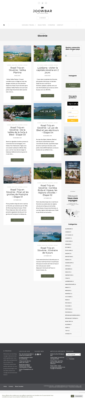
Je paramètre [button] (78, 396)
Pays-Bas (67, 302)
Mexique (67, 290)
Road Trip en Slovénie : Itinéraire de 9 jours (47, 250)
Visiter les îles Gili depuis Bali (57, 354)
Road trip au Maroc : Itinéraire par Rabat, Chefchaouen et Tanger (25, 366)
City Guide (40, 65)
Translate (71, 359)
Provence (68, 312)
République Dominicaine (72, 315)
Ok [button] (72, 396)
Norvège (67, 293)
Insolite (67, 272)
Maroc (67, 287)
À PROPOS (51, 25)
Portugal (68, 309)
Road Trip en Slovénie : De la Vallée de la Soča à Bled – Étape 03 (17, 131)
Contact (60, 25)
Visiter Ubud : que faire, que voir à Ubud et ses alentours (56, 362)
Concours (68, 241)
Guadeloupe (68, 262)
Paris (66, 299)
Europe (9, 65)
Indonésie (68, 269)
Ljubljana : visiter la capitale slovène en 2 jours (47, 70)
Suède (66, 327)
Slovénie (20, 65)
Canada (67, 232)
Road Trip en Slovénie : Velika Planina (17, 70)
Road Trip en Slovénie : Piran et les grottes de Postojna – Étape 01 (17, 193)
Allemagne (68, 228)
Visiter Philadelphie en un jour (26, 369)
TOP (66, 330)
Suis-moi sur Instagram (73, 85)
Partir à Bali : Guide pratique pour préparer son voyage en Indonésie (57, 367)
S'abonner (42, 17)
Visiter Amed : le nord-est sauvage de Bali (57, 358)
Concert (67, 238)
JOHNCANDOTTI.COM (61, 387)
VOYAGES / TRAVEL (28, 25)
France (67, 259)
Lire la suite (17, 97)
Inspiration (68, 275)
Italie (66, 278)
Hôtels (67, 265)
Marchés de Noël (70, 284)
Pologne (67, 306)
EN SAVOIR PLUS (72, 149)
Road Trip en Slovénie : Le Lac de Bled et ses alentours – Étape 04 (47, 129)
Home (5, 386)
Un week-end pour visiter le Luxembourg (26, 358)
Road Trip (14, 65)
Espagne (67, 244)
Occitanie (68, 296)
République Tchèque (71, 318)
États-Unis (68, 250)
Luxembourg (68, 281)
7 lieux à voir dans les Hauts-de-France (25, 361)
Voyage (25, 65)
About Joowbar (19, 386)
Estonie (67, 247)
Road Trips (42, 25)
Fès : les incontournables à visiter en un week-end (26, 354)
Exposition (68, 256)
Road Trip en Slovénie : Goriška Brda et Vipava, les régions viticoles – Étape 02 (47, 190)
